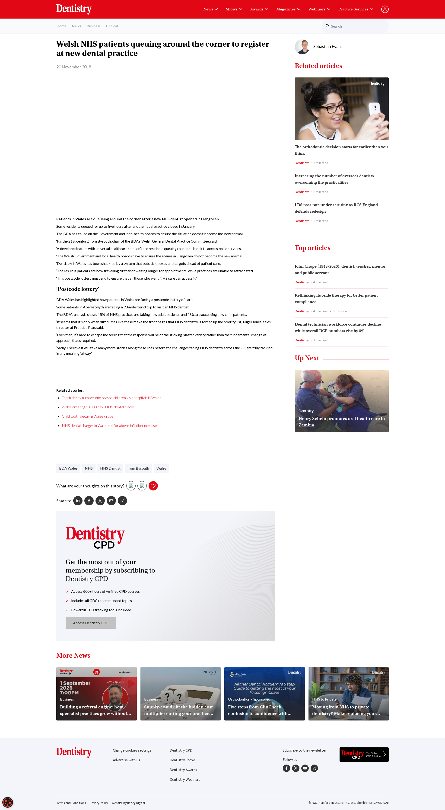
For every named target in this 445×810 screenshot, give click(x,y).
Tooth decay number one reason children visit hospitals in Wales (111, 397)
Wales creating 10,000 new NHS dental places (98, 407)
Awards (256, 9)
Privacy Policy (99, 803)
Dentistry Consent (79, 7)
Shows (231, 9)
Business (94, 26)
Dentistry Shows (183, 760)
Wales (161, 468)
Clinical (112, 26)
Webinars (316, 9)
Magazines (286, 9)
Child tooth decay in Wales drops (87, 416)
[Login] (385, 9)
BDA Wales (68, 468)
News (208, 9)
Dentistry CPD (181, 750)
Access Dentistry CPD (90, 623)
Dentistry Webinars (185, 780)
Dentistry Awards (183, 770)
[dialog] (7, 802)
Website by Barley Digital (128, 803)
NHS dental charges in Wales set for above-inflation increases (110, 425)
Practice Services (353, 9)
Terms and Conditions (71, 803)
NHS (89, 468)
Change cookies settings (132, 750)
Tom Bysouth (138, 468)
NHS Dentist (110, 468)
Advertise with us (126, 760)
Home (61, 26)
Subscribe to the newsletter (304, 750)
